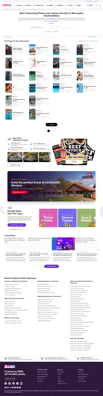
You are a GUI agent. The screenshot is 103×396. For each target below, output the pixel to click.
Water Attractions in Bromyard (14, 298)
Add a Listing (89, 1)
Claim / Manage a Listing (83, 374)
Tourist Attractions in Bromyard (45, 316)
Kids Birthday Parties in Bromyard (78, 315)
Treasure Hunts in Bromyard (44, 320)
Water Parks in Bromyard (10, 312)
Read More (51, 23)
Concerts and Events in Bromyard (78, 292)
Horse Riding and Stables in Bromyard (79, 305)
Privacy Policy (81, 378)
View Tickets (48, 31)
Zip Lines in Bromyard (9, 295)
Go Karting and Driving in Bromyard (79, 303)
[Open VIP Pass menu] (65, 5)
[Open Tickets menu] (32, 5)
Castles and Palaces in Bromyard (45, 299)
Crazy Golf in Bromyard (76, 294)
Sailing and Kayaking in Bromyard (12, 308)
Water (24, 9)
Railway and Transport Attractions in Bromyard (48, 308)
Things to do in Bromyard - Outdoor (13, 323)
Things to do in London (42, 372)
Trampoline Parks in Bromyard (77, 332)
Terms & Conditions (82, 381)
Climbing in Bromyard (9, 286)
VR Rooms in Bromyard (76, 334)
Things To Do (40, 5)
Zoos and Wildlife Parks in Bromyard (46, 292)
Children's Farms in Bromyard (44, 286)
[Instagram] (17, 383)
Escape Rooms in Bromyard (77, 298)
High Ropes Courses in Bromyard (12, 288)
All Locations (40, 381)
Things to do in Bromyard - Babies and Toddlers (82, 343)
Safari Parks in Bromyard (43, 290)
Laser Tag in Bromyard (75, 318)
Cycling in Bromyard (75, 296)
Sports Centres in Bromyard (77, 328)
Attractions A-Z (40, 378)
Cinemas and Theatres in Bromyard (79, 290)
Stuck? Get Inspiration (42, 376)
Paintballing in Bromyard (76, 320)
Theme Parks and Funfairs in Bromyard (46, 314)
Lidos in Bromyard (8, 305)
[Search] (96, 5)
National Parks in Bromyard (11, 290)
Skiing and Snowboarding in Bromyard (79, 326)
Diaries (51, 5)
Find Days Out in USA (62, 383)
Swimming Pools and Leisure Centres (35, 9)
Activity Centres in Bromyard (11, 284)
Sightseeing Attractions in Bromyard (49, 296)
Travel (70, 5)
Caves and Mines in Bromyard (44, 301)
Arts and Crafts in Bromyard (77, 288)
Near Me (91, 5)
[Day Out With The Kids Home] (6, 5)
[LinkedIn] (9, 383)
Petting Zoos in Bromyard (43, 288)
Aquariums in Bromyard (43, 284)
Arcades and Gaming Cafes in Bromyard (80, 286)
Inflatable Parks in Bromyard (77, 313)
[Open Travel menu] (74, 5)
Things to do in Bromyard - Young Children (80, 345)
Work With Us (96, 1)
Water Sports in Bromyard (10, 314)
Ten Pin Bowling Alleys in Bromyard (78, 330)
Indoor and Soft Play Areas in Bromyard (80, 311)
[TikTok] (13, 383)
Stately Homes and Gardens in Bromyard (47, 312)
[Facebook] (5, 383)
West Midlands (5, 9)
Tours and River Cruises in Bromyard (46, 318)
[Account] (100, 5)
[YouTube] (21, 383)
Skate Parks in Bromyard (76, 324)
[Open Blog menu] (82, 5)
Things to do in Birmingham (43, 374)
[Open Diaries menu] (54, 5)
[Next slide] (95, 217)
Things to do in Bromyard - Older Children (80, 347)
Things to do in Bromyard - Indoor (12, 321)
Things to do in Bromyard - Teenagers (79, 350)
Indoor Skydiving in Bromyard (77, 309)
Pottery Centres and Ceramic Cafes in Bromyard (82, 322)
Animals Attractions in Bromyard (48, 281)
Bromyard (19, 9)
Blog (79, 5)
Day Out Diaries (61, 372)
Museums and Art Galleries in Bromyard (47, 305)
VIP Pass (60, 5)
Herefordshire (13, 9)
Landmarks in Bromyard (43, 303)
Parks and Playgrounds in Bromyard (13, 292)
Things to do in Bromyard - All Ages (79, 341)
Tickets (28, 5)
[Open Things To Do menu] (45, 5)
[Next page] (54, 131)
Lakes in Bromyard (9, 303)
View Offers (55, 31)
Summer (20, 5)
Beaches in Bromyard (9, 301)
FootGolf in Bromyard (75, 301)
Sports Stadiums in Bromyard (44, 310)
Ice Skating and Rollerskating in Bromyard (80, 307)
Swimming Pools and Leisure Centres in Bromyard (16, 310)
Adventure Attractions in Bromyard (15, 281)
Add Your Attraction (82, 376)
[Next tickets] (51, 157)
